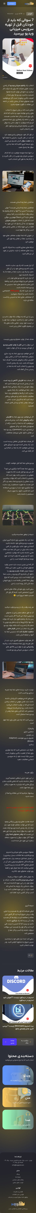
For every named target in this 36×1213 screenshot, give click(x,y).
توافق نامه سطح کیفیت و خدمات (18, 1197)
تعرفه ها (18, 1177)
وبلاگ (18, 1174)
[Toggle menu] (4, 4)
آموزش (30, 14)
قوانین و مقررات (18, 1192)
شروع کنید (11, 3)
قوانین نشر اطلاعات (18, 1194)
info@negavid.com (18, 1165)
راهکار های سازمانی (18, 1180)
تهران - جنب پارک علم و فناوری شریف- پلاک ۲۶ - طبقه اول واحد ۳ (18, 1161)
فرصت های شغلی (18, 1183)
